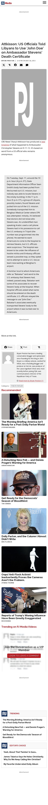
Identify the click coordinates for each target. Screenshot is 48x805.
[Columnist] (9, 358)
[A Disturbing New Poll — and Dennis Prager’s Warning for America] (24, 444)
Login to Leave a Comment (24, 656)
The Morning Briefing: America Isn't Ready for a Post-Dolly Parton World (23, 423)
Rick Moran (6, 621)
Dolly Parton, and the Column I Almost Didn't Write (24, 538)
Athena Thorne (8, 583)
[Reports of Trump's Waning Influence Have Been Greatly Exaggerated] (24, 599)
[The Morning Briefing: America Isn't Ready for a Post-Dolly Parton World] (24, 406)
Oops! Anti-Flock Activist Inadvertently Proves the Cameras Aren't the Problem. (22, 577)
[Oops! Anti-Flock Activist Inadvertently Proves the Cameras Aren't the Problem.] (24, 559)
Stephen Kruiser (8, 427)
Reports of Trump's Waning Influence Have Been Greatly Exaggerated (24, 617)
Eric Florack (7, 542)
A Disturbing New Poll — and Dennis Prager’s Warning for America (23, 461)
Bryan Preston (7, 61)
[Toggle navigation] (44, 3)
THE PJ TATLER (17, 386)
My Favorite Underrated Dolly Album (21, 764)
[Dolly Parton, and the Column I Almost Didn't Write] (24, 520)
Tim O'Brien (6, 504)
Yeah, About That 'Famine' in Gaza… (20, 752)
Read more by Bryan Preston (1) (31, 381)
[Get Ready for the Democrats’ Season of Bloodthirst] (24, 482)
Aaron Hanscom (8, 465)
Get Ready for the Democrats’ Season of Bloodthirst (20, 499)
